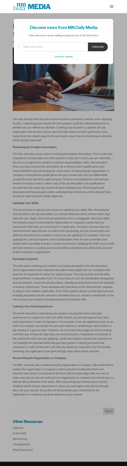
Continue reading (64, 56)
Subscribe (98, 46)
